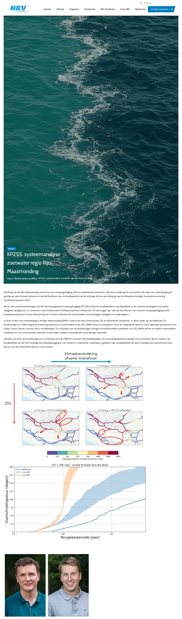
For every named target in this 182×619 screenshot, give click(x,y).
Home (10, 278)
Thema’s (60, 9)
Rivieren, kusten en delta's (26, 278)
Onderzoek (89, 9)
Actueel (47, 9)
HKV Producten (107, 9)
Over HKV (125, 9)
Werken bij (140, 9)
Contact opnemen (159, 9)
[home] (19, 9)
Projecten (74, 9)
